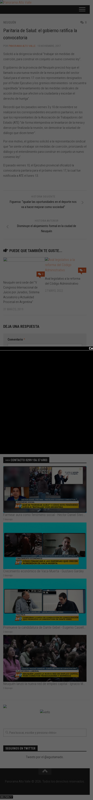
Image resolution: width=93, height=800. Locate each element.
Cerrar (91, 348)
